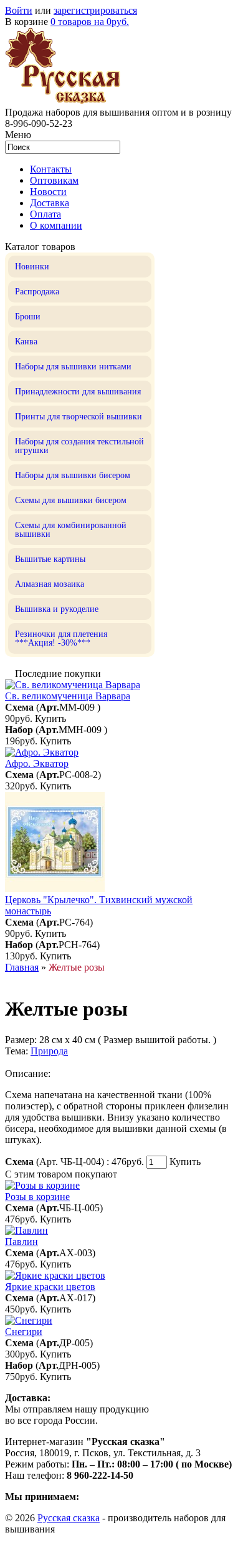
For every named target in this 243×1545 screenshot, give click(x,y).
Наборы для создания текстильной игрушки (79, 446)
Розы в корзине (37, 1196)
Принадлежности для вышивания (78, 391)
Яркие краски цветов (50, 1286)
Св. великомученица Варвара (67, 696)
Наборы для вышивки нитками (73, 366)
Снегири (23, 1331)
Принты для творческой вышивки (78, 416)
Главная (22, 967)
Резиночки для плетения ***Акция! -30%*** (61, 638)
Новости (48, 191)
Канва (26, 341)
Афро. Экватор (37, 763)
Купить (50, 718)
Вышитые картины (50, 559)
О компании (56, 225)
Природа (49, 1051)
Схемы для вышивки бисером (70, 500)
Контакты (51, 169)
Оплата (45, 214)
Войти (18, 10)
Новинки (32, 266)
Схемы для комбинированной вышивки (70, 530)
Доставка (49, 203)
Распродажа (37, 291)
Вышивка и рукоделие (56, 609)
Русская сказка (68, 1517)
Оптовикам (54, 180)
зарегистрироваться (95, 10)
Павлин (21, 1241)
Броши (27, 316)
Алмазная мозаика (49, 584)
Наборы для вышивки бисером (72, 475)
